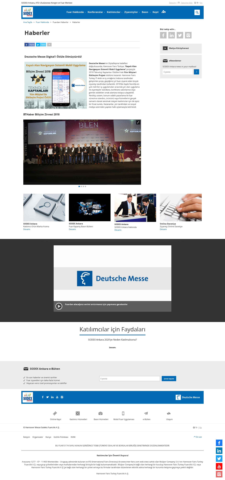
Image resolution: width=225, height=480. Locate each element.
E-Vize (28, 7)
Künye (48, 437)
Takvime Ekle (186, 2)
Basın (145, 12)
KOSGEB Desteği (33, 10)
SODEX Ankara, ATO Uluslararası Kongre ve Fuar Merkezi (46, 2)
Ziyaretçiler (131, 12)
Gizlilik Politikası (61, 437)
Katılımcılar (113, 12)
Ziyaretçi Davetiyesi (35, 12)
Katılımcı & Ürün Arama (127, 7)
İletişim (172, 2)
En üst (199, 437)
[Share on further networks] (49, 44)
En (201, 2)
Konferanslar (95, 12)
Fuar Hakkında (75, 12)
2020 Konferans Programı (37, 12)
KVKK (73, 437)
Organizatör (37, 437)
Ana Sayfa (27, 22)
